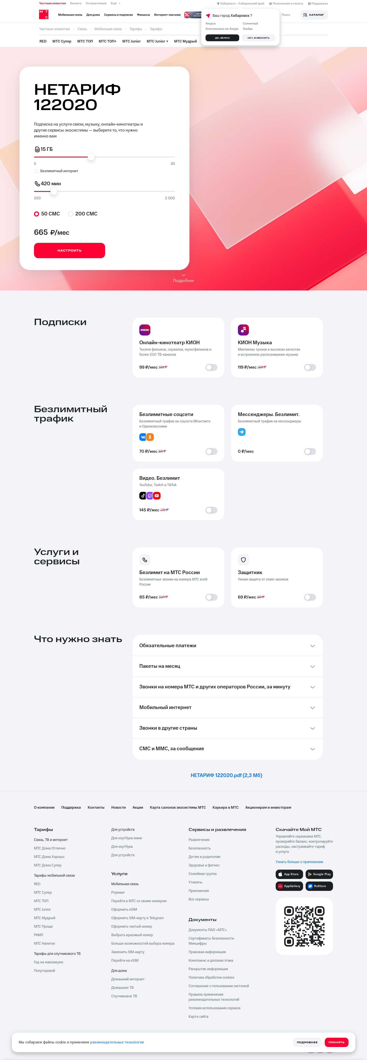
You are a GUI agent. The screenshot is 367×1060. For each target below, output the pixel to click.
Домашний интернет (128, 979)
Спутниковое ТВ (124, 996)
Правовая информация (207, 952)
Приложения (199, 890)
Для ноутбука (122, 846)
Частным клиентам (52, 3)
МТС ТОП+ (107, 41)
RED (43, 41)
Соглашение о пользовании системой (219, 986)
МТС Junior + (157, 41)
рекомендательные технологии (117, 1042)
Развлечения (199, 839)
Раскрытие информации (208, 969)
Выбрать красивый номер (132, 935)
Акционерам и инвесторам (268, 807)
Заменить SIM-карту (127, 952)
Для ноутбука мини (126, 838)
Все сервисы (199, 899)
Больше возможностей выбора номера (142, 943)
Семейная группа (203, 873)
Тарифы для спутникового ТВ (57, 953)
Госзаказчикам (96, 3)
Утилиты (195, 882)
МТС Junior (131, 41)
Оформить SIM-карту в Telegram (137, 918)
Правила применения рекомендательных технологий (214, 997)
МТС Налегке (44, 943)
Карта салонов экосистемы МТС (178, 807)
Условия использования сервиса (214, 1008)
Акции (138, 807)
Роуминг (118, 892)
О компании (44, 807)
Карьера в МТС (226, 807)
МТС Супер (61, 41)
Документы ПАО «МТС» (208, 930)
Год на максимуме (48, 962)
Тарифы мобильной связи (54, 875)
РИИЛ (38, 935)
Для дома (119, 970)
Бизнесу (76, 3)
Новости (118, 807)
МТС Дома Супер (48, 865)
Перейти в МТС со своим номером (139, 901)
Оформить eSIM (124, 909)
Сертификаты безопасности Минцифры (211, 941)
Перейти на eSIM (124, 960)
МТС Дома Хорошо (49, 856)
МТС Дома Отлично (49, 848)
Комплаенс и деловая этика (211, 960)
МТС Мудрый (185, 41)
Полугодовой (44, 970)
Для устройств (123, 829)
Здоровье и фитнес (204, 865)
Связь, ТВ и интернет (51, 839)
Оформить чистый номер (131, 926)
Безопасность (200, 848)
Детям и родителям (204, 856)
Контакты (96, 807)
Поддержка (71, 807)
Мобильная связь (125, 884)
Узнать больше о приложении (299, 862)
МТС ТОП (85, 41)
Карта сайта (198, 1016)
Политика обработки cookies (211, 977)
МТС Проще (43, 926)
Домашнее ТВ (122, 987)
